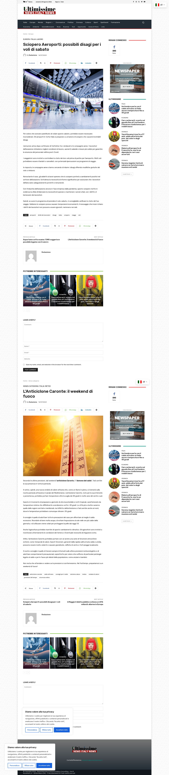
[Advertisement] (103, 12)
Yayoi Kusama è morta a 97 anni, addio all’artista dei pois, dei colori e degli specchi (90, 300)
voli (79, 215)
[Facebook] (133, 1)
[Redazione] (25, 55)
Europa (31, 34)
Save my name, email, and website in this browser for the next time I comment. (53, 364)
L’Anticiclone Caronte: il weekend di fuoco (85, 240)
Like (114, 46)
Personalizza (14, 765)
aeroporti (33, 215)
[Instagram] (136, 1)
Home (25, 34)
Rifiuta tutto (29, 765)
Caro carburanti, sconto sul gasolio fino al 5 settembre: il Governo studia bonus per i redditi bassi (63, 300)
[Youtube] (144, 1)
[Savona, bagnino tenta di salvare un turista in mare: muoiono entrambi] (114, 164)
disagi (54, 215)
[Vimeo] (141, 1)
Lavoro (39, 39)
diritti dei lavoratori (44, 215)
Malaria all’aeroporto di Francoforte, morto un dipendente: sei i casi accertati (131, 151)
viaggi (74, 215)
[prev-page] (24, 310)
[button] (143, 22)
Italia (33, 39)
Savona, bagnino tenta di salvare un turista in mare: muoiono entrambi (133, 165)
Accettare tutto (44, 765)
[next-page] (28, 310)
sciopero (67, 215)
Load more (126, 174)
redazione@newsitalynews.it (92, 760)
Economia (62, 294)
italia (60, 215)
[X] (139, 1)
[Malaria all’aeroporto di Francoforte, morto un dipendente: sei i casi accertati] (114, 150)
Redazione (33, 55)
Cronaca (90, 294)
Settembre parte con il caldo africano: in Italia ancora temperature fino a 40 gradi (36, 300)
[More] (96, 63)
